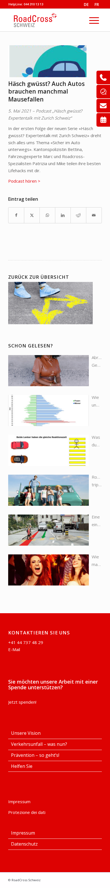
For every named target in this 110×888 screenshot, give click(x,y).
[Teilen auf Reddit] (78, 215)
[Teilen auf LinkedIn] (63, 215)
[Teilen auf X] (31, 215)
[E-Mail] (103, 106)
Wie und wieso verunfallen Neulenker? (97, 401)
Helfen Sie (21, 766)
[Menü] (94, 20)
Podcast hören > (24, 181)
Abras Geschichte (97, 361)
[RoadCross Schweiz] (51, 20)
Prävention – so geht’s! (35, 755)
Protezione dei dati (26, 812)
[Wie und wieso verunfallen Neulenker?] (48, 410)
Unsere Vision (26, 733)
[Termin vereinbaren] (103, 120)
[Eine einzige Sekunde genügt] (48, 530)
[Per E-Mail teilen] (94, 215)
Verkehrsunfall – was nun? (39, 744)
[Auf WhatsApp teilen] (47, 215)
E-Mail (14, 649)
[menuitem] (94, 20)
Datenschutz (24, 844)
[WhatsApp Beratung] (103, 91)
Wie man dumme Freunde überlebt (97, 561)
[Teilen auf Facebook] (16, 215)
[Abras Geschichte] (48, 370)
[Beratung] (103, 77)
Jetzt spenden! (22, 702)
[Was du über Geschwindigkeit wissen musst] (48, 450)
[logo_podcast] (48, 61)
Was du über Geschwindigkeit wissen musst (97, 441)
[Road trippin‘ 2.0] (48, 490)
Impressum (19, 801)
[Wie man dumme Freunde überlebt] (48, 569)
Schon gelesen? (30, 345)
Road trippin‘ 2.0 (97, 481)
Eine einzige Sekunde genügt (97, 521)
